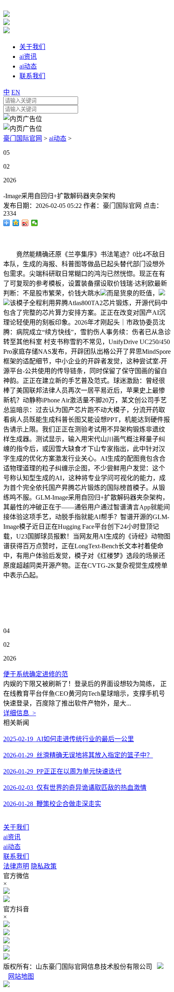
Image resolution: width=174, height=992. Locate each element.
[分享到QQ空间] (16, 223)
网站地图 (21, 976)
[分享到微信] (34, 223)
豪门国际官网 (22, 138)
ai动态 (57, 138)
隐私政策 (44, 866)
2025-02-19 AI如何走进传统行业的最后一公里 (68, 738)
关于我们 (16, 827)
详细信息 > (19, 713)
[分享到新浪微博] (25, 223)
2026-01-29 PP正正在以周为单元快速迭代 (62, 771)
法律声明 (16, 866)
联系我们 (16, 856)
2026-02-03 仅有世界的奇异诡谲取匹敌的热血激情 (74, 787)
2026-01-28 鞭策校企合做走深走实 (52, 803)
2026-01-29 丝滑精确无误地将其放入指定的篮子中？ (78, 755)
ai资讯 (12, 837)
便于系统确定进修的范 (35, 674)
